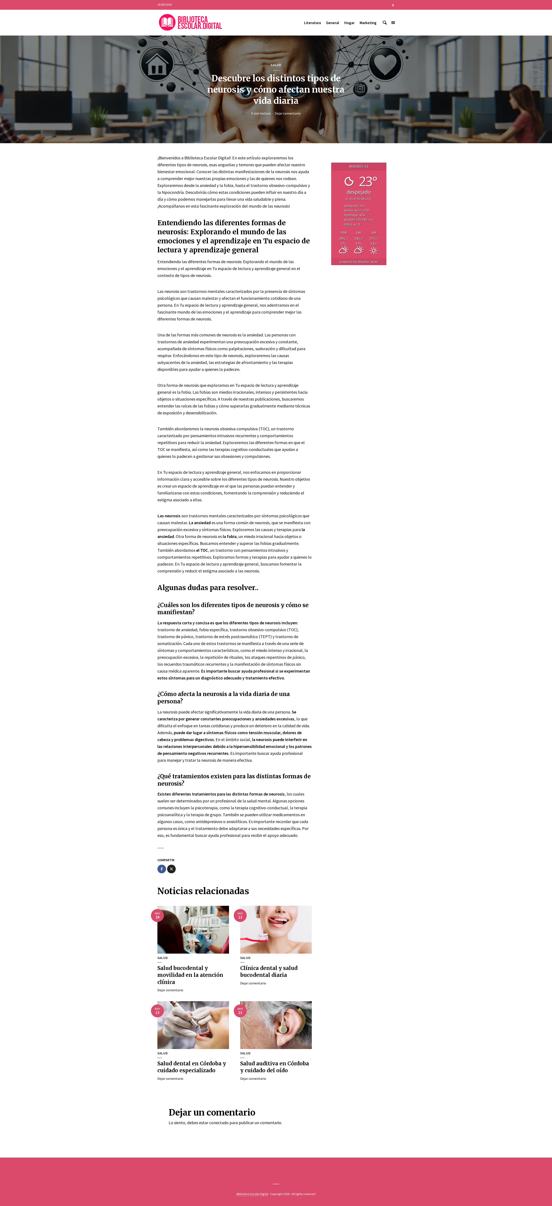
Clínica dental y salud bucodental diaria (269, 971)
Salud (276, 65)
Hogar (349, 22)
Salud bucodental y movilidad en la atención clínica (190, 975)
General (332, 22)
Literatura (312, 22)
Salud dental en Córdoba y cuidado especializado (191, 1067)
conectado (219, 1122)
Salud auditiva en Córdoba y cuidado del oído (274, 1067)
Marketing (368, 22)
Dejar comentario (288, 113)
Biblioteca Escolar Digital (252, 1194)
